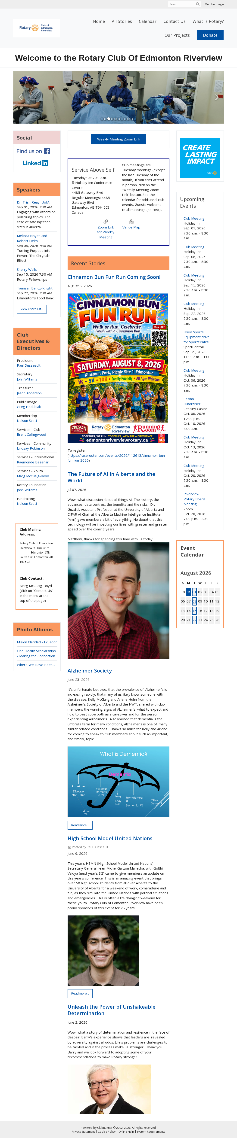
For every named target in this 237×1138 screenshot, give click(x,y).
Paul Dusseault (29, 365)
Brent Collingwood (31, 434)
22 (194, 620)
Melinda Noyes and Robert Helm (32, 238)
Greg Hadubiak (29, 406)
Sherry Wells (27, 269)
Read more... (80, 825)
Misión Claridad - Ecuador (37, 642)
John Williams (27, 379)
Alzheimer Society (90, 670)
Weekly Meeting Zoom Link (118, 139)
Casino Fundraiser (192, 401)
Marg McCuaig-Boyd (33, 476)
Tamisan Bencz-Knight (35, 288)
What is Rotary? (208, 21)
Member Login (214, 4)
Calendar (147, 21)
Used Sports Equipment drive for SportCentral (197, 337)
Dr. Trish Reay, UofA (33, 202)
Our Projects (177, 35)
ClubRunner (104, 1128)
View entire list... (32, 309)
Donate (210, 35)
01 (194, 592)
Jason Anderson (29, 393)
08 (194, 601)
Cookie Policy (106, 1132)
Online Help (126, 1132)
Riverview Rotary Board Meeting (194, 499)
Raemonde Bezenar (33, 462)
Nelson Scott (27, 420)
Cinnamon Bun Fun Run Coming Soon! (114, 276)
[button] (102, 119)
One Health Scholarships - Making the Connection (36, 653)
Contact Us (174, 21)
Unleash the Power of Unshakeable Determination (112, 1010)
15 (194, 610)
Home (99, 21)
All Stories (122, 21)
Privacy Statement (83, 1132)
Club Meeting (194, 218)
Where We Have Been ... (36, 664)
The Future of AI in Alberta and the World (111, 477)
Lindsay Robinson (31, 448)
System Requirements (151, 1132)
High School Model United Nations (110, 838)
